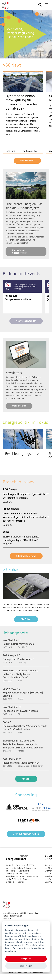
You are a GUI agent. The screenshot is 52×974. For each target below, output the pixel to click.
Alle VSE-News (27, 160)
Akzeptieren (26, 959)
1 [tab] (20, 55)
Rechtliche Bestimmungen (20, 972)
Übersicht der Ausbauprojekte (19, 251)
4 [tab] (29, 55)
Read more (23, 112)
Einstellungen (26, 966)
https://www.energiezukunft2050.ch (22, 868)
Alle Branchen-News (26, 556)
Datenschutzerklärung (33, 948)
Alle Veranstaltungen (26, 321)
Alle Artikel (26, 619)
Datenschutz (38, 972)
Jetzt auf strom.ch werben (26, 834)
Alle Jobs (26, 778)
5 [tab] (31, 55)
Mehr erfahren (19, 405)
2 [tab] (23, 55)
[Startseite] (5, 7)
